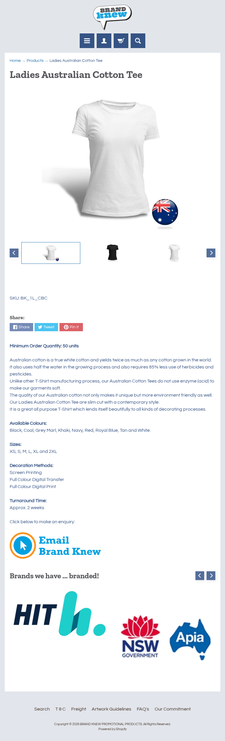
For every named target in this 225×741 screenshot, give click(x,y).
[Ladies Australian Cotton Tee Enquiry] (55, 555)
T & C (60, 709)
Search (42, 709)
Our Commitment (173, 709)
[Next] (211, 253)
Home (15, 61)
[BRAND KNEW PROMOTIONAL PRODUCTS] (112, 17)
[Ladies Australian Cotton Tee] (50, 253)
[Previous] (14, 253)
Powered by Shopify (112, 729)
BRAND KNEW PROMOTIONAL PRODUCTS (111, 724)
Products (35, 61)
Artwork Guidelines (111, 709)
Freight (78, 709)
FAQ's (143, 709)
